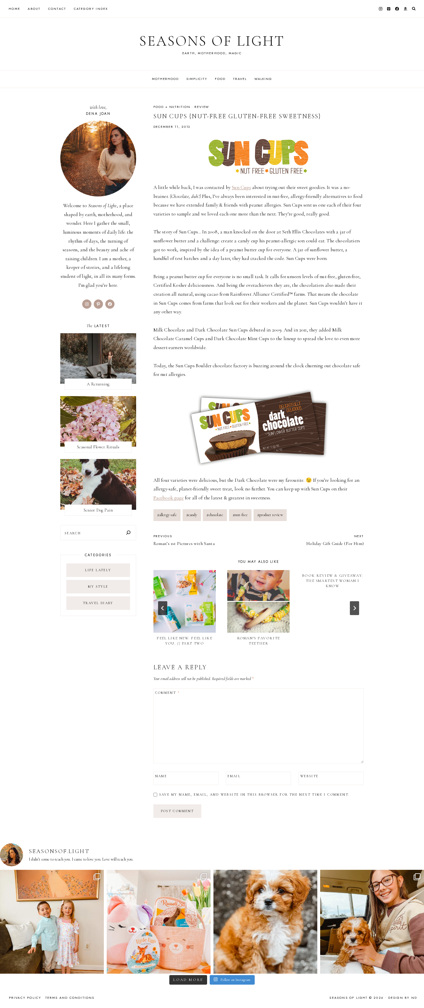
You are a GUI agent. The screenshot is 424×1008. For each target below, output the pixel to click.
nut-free (240, 514)
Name (161, 776)
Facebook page (168, 498)
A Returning (98, 384)
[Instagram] (380, 8)
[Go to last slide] (162, 608)
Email (234, 776)
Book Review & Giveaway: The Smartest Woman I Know (332, 580)
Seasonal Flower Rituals (98, 446)
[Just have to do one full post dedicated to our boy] (265, 922)
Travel (240, 78)
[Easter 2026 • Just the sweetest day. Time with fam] (52, 922)
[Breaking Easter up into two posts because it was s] (159, 922)
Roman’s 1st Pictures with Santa (184, 540)
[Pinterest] (389, 8)
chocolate (215, 514)
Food (220, 78)
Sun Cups (241, 187)
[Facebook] (397, 8)
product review (270, 514)
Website (309, 776)
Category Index (91, 8)
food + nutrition (171, 106)
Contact (57, 8)
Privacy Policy (25, 997)
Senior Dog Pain (98, 510)
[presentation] (184, 601)
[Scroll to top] (414, 992)
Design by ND (402, 997)
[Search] (128, 533)
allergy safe (167, 514)
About (34, 8)
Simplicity (196, 78)
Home (14, 8)
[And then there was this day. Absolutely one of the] (372, 922)
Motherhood (165, 78)
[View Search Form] (414, 9)
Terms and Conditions (70, 997)
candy (191, 514)
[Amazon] (405, 8)
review (201, 106)
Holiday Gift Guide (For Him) (335, 540)
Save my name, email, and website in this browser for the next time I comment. (254, 794)
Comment (167, 693)
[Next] (354, 608)
